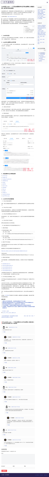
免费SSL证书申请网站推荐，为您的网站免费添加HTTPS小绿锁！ (14, 301)
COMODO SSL (5, 180)
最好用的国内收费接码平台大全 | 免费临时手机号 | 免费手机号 (13, 303)
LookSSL (9, 312)
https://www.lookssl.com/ (12, 16)
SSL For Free (4, 185)
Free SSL (3, 312)
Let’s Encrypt (4, 175)
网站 (25, 466)
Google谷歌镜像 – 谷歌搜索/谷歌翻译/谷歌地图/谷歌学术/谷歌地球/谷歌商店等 (16, 305)
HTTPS (7, 312)
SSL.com (4, 189)
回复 (4, 331)
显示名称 (3, 466)
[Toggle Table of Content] (33, 26)
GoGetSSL (4, 187)
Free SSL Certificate (6, 194)
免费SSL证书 (14, 312)
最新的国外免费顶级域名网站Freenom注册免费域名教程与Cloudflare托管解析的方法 (17, 302)
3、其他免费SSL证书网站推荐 (29, 30)
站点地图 (37, 475)
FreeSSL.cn (4, 192)
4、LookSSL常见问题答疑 (28, 31)
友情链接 (41, 475)
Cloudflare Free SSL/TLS (6, 179)
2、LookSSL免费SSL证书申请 (29, 29)
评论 (2, 453)
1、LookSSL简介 (27, 28)
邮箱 (14, 466)
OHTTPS (4, 184)
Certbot (3, 182)
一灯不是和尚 (7, 2)
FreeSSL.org (4, 177)
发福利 (8, 311)
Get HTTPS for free (5, 195)
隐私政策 (45, 475)
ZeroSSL (4, 190)
